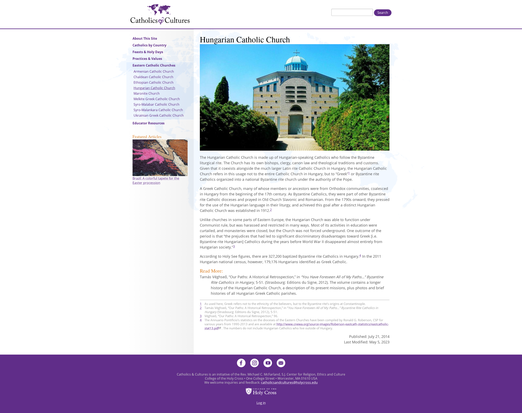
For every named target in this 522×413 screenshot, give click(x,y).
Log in (261, 403)
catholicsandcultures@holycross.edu (289, 382)
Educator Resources (149, 123)
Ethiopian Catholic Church (154, 82)
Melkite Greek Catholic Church (157, 99)
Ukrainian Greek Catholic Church (159, 115)
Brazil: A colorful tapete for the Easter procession (156, 180)
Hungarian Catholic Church (154, 88)
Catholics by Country (149, 45)
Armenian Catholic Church (154, 71)
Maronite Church (147, 93)
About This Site (145, 38)
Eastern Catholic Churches (154, 65)
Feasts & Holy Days (148, 52)
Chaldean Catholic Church (153, 77)
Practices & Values (147, 58)
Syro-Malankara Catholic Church (158, 110)
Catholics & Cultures (160, 14)
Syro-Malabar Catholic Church (156, 104)
